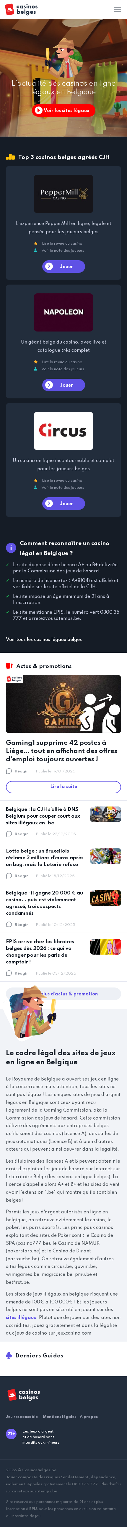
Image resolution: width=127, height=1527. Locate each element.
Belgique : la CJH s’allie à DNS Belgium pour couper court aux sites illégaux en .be (43, 816)
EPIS (33, 1509)
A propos (89, 1417)
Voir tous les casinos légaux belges (44, 639)
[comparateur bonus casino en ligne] (26, 9)
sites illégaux (21, 1317)
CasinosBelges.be (39, 1470)
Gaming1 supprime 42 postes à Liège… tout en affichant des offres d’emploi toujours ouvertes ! (61, 751)
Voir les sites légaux (66, 111)
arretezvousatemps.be (34, 1491)
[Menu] (117, 9)
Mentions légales (59, 1417)
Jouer (66, 267)
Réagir (21, 771)
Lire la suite (63, 786)
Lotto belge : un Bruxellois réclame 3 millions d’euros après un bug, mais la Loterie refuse (45, 858)
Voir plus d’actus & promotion (64, 994)
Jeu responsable (22, 1417)
